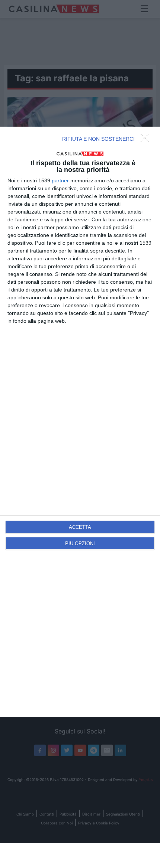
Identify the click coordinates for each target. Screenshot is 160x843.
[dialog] (80, 422)
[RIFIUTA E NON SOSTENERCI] (147, 140)
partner (60, 180)
